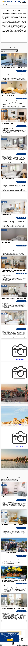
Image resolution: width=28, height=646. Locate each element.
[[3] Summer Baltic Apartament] (14, 545)
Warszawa (4, 55)
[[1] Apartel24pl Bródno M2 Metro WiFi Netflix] (14, 60)
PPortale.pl (1, 645)
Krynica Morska (5, 567)
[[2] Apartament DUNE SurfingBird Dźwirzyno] (14, 517)
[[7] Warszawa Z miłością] (14, 234)
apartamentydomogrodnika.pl (14, 1)
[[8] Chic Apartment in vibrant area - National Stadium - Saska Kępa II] (14, 262)
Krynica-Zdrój (4, 484)
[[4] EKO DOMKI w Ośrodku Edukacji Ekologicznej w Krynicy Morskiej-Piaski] (14, 572)
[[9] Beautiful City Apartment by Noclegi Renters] (14, 290)
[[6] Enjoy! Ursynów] (14, 207)
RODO (12, 638)
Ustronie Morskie (5, 540)
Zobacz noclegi (21, 70)
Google (6, 634)
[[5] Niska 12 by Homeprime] (14, 171)
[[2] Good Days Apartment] (14, 87)
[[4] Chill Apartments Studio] (14, 143)
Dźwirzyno (4, 512)
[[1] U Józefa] (14, 489)
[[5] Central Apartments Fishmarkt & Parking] (14, 600)
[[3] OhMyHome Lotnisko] (14, 115)
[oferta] (5, 65)
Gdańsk (3, 595)
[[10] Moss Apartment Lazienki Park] (14, 318)
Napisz (27, 645)
